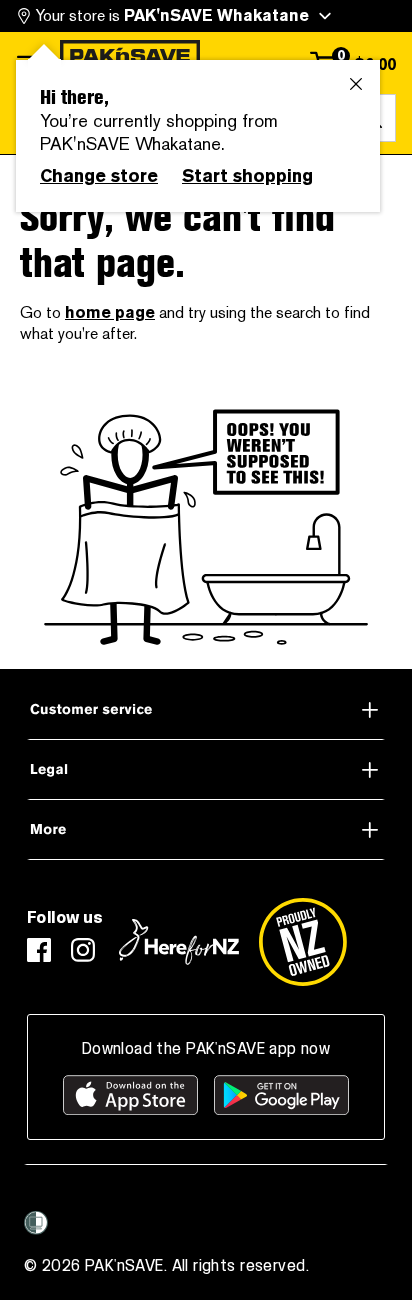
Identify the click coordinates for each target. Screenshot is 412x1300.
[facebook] (39, 950)
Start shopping (247, 176)
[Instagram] (83, 950)
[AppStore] (130, 1095)
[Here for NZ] (179, 942)
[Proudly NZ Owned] (303, 942)
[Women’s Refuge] (36, 1223)
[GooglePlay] (281, 1095)
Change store (99, 176)
